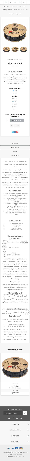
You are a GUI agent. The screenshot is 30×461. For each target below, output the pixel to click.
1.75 (16, 91)
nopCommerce (18, 454)
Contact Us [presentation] (15, 156)
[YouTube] (17, 418)
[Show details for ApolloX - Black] (15, 367)
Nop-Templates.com (18, 456)
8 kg (16, 109)
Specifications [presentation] (15, 147)
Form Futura (19, 59)
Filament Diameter (14, 88)
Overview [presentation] (15, 143)
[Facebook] (13, 418)
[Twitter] (9, 418)
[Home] (4, 6)
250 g (15, 98)
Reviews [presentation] (15, 151)
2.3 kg (15, 104)
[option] (6, 49)
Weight (14, 96)
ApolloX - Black (15, 386)
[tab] (15, 144)
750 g (15, 101)
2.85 (16, 93)
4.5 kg (15, 107)
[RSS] (21, 418)
